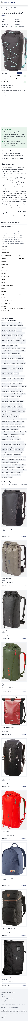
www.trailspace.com (5, 228)
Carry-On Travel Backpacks (13, 8)
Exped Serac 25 (6, 831)
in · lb (20, 73)
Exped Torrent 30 (6, 578)
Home (2, 8)
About (2, 994)
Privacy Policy (4, 1001)
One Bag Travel (9, 2)
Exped (4, 15)
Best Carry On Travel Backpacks (9, 1007)
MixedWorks (4, 979)
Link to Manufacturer (6, 96)
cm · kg (24, 73)
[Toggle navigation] (25, 2)
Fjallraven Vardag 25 (7, 878)
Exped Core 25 (6, 779)
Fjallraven (4, 879)
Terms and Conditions (7, 999)
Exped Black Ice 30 (7, 631)
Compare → (23, 536)
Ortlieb (3, 729)
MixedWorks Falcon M (8, 978)
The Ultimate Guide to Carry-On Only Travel (13, 1004)
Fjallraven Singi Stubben (8, 928)
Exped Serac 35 (6, 684)
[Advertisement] (14, 112)
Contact (3, 996)
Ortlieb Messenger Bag (8, 727)
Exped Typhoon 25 (7, 529)
